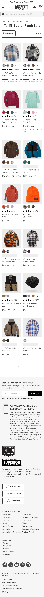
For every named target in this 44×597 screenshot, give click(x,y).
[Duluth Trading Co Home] (21, 7)
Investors (6, 555)
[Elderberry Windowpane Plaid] (29, 251)
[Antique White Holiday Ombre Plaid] (7, 65)
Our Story (6, 543)
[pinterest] (22, 564)
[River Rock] (3, 296)
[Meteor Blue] (12, 112)
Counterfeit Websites (30, 529)
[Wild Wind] (29, 296)
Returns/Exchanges (30, 517)
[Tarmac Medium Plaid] (3, 251)
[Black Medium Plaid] (24, 65)
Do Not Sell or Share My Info (12, 589)
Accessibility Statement (11, 532)
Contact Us (6, 514)
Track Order (7, 517)
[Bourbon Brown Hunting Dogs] (7, 162)
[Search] (3, 14)
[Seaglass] (24, 112)
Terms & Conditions (9, 582)
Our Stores (6, 546)
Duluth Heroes (8, 552)
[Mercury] (7, 296)
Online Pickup (7, 526)
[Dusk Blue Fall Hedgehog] (33, 65)
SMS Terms (26, 514)
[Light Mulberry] (33, 112)
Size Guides (26, 520)
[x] (10, 564)
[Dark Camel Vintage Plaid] (12, 162)
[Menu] (3, 6)
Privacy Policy (28, 398)
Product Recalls (28, 532)
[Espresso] (7, 112)
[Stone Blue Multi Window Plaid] (3, 65)
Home (3, 21)
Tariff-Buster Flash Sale (20, 21)
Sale (9, 21)
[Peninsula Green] (29, 162)
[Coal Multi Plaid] (12, 65)
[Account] (35, 6)
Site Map (5, 592)
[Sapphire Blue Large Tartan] (24, 340)
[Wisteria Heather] (12, 206)
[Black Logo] (33, 206)
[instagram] (28, 564)
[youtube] (16, 564)
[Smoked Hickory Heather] (3, 162)
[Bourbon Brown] (33, 296)
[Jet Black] (7, 340)
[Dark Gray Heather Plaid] (7, 251)
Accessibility (7, 529)
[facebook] (4, 564)
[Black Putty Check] (24, 251)
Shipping (6, 520)
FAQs (4, 523)
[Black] (29, 112)
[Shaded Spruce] (29, 206)
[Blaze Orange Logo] (24, 206)
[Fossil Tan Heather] (7, 206)
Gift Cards (26, 523)
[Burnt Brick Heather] (3, 206)
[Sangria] (3, 112)
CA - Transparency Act (10, 585)
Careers (5, 549)
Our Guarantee (28, 526)
